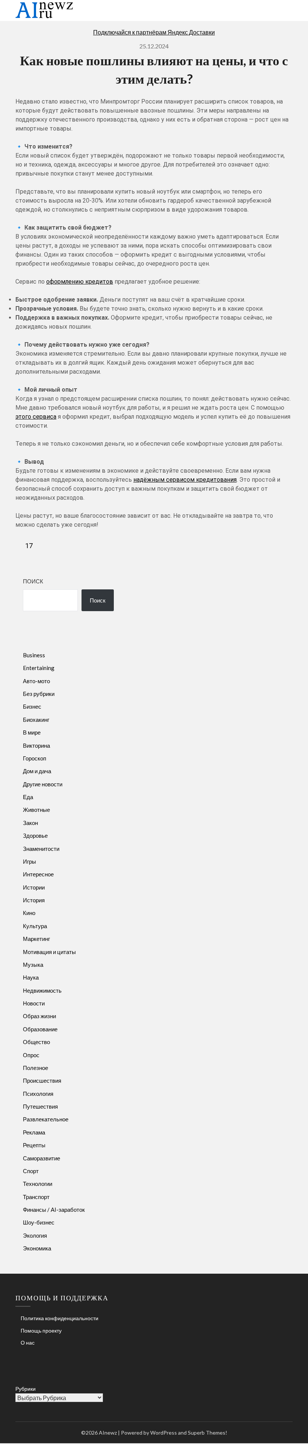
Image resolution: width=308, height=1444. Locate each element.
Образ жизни (39, 1016)
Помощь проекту (41, 1330)
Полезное (35, 1067)
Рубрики (25, 1388)
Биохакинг (36, 719)
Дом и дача (37, 771)
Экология (35, 1235)
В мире (32, 732)
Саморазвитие (41, 1158)
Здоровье (35, 835)
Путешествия (40, 1106)
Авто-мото (36, 681)
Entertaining (38, 667)
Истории (34, 887)
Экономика (37, 1248)
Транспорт (36, 1196)
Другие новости (42, 784)
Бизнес (32, 706)
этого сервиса (35, 416)
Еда (28, 796)
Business (34, 655)
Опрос (31, 1055)
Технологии (37, 1183)
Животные (36, 809)
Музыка (33, 964)
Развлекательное (45, 1119)
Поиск (33, 581)
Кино (29, 912)
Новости (34, 1003)
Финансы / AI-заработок (54, 1209)
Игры (29, 861)
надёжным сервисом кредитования (185, 479)
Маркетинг (36, 938)
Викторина (36, 745)
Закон (30, 822)
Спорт (31, 1171)
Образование (40, 1029)
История (34, 900)
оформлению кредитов (79, 281)
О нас (28, 1342)
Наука (31, 977)
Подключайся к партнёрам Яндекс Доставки (154, 32)
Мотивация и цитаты (49, 951)
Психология (38, 1093)
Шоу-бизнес (38, 1222)
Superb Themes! (207, 1432)
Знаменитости (41, 848)
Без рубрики (38, 693)
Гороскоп (34, 758)
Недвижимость (42, 990)
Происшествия (42, 1080)
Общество (36, 1041)
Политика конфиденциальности (59, 1318)
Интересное (38, 874)
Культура (35, 926)
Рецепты (34, 1145)
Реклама (34, 1132)
